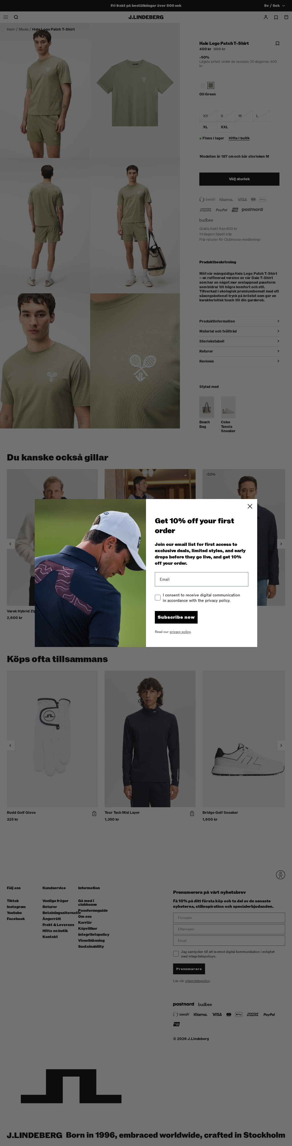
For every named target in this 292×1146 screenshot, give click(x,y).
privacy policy (180, 632)
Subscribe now (176, 617)
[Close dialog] (250, 506)
